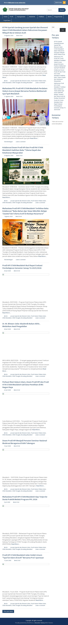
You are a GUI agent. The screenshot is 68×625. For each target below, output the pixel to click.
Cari (53, 27)
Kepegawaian (21, 16)
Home (5, 16)
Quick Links (58, 2)
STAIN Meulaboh (7, 82)
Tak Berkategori (8, 141)
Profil (11, 16)
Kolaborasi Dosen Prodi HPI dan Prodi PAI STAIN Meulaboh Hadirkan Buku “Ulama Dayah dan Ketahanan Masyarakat (22, 150)
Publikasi (41, 16)
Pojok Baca (7, 20)
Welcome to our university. (16, 2)
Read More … (34, 138)
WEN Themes (49, 623)
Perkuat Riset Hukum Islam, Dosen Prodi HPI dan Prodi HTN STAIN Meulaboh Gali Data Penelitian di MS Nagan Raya (25, 384)
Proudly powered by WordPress (24, 623)
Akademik (32, 16)
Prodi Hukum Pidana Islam (38, 81)
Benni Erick (19, 35)
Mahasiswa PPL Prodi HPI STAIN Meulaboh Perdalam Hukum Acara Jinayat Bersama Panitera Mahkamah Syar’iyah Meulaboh (24, 91)
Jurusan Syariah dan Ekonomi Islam (20, 81)
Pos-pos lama (8, 611)
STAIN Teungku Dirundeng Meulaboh (22, 82)
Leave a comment (40, 82)
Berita (50, 16)
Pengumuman (58, 16)
